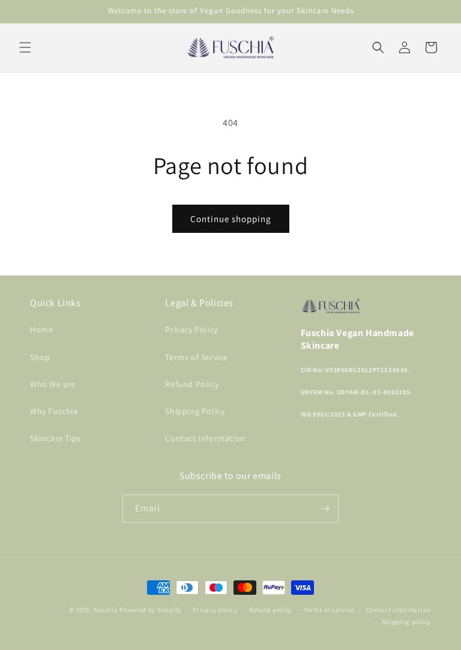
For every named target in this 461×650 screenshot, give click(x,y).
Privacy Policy (191, 329)
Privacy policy (215, 610)
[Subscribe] (325, 509)
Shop (40, 357)
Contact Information (205, 438)
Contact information (398, 610)
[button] (25, 47)
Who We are (53, 384)
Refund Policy (191, 384)
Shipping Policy (194, 411)
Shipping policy (407, 622)
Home (41, 329)
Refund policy (270, 610)
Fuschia (106, 610)
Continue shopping (230, 218)
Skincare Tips (55, 438)
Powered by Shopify (150, 610)
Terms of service (329, 610)
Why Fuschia (54, 411)
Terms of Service (196, 357)
